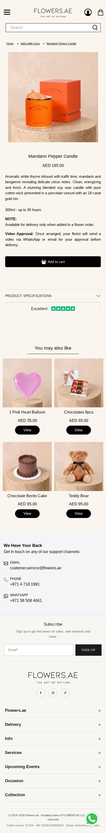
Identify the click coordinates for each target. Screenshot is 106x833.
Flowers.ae (15, 710)
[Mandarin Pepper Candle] (53, 97)
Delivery (13, 724)
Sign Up (88, 650)
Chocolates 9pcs (78, 412)
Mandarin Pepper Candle (61, 43)
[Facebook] (40, 692)
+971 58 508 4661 (26, 600)
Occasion (14, 780)
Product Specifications (28, 296)
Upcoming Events (22, 766)
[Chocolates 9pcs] (78, 383)
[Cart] (100, 12)
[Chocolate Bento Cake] (27, 466)
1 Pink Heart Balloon (27, 412)
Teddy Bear (79, 496)
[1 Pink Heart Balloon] (27, 383)
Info (9, 738)
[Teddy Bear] (78, 466)
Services (13, 752)
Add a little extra (30, 43)
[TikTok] (65, 692)
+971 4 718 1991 (25, 584)
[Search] (95, 27)
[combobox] (48, 27)
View (27, 430)
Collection (15, 795)
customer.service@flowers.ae (35, 568)
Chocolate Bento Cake (27, 496)
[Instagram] (53, 692)
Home (10, 43)
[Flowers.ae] (48, 13)
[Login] (88, 13)
